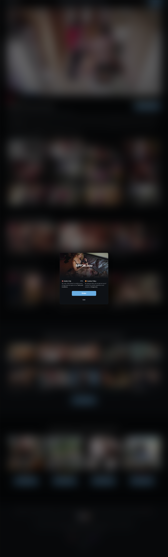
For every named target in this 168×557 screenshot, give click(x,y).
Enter (84, 293)
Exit (84, 300)
